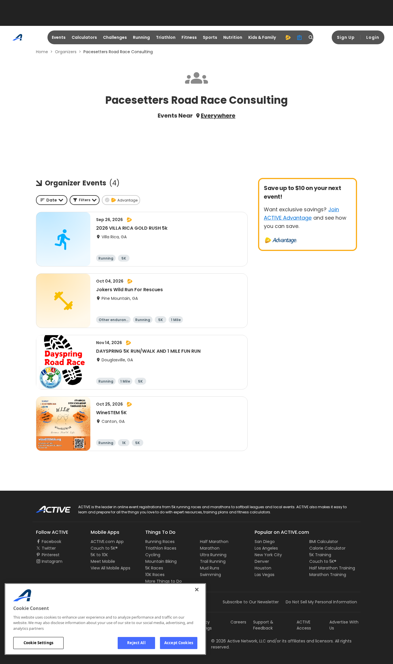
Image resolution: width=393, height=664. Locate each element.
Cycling (152, 555)
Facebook (51, 541)
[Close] (196, 589)
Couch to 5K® (104, 548)
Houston (263, 568)
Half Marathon (214, 541)
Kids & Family (262, 37)
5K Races (154, 568)
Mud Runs (209, 568)
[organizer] (299, 37)
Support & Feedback (263, 625)
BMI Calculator (323, 541)
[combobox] (51, 200)
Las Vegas (264, 574)
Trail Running (213, 561)
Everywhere (218, 116)
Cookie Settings (38, 642)
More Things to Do (163, 581)
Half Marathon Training (332, 568)
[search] (311, 37)
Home (42, 52)
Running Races (160, 541)
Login (372, 37)
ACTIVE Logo (48, 507)
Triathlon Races (160, 548)
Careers (238, 622)
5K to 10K (99, 555)
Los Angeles (266, 548)
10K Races (155, 574)
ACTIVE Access (304, 625)
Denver (262, 561)
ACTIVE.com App (107, 541)
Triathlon (165, 37)
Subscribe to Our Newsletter (251, 602)
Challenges (115, 37)
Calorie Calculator (327, 548)
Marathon (210, 548)
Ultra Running (213, 555)
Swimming (210, 574)
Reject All (136, 642)
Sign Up (346, 37)
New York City (268, 555)
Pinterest (51, 555)
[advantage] (288, 37)
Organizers (66, 52)
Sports (210, 37)
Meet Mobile (103, 561)
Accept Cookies (178, 642)
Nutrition (232, 37)
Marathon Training (327, 574)
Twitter (49, 548)
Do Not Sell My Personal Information (321, 602)
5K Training (320, 555)
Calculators (84, 37)
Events (59, 37)
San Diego (265, 541)
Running (141, 37)
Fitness (189, 37)
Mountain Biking (161, 561)
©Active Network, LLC (238, 641)
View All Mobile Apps (110, 568)
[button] (85, 200)
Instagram (52, 561)
